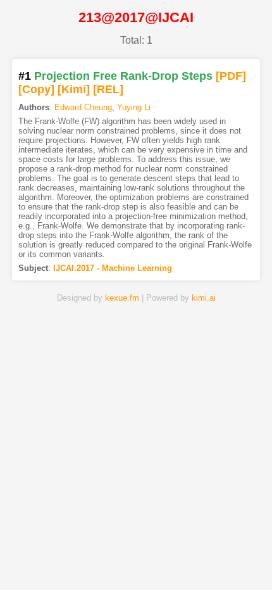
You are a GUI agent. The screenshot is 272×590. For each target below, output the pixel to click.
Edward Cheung (83, 107)
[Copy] (36, 89)
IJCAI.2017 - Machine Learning (112, 268)
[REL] (108, 89)
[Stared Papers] (136, 560)
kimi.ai (204, 298)
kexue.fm (122, 298)
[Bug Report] (223, 560)
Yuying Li (134, 107)
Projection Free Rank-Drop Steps (123, 76)
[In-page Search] (92, 560)
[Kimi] (74, 89)
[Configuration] (179, 560)
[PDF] (231, 76)
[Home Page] (49, 560)
